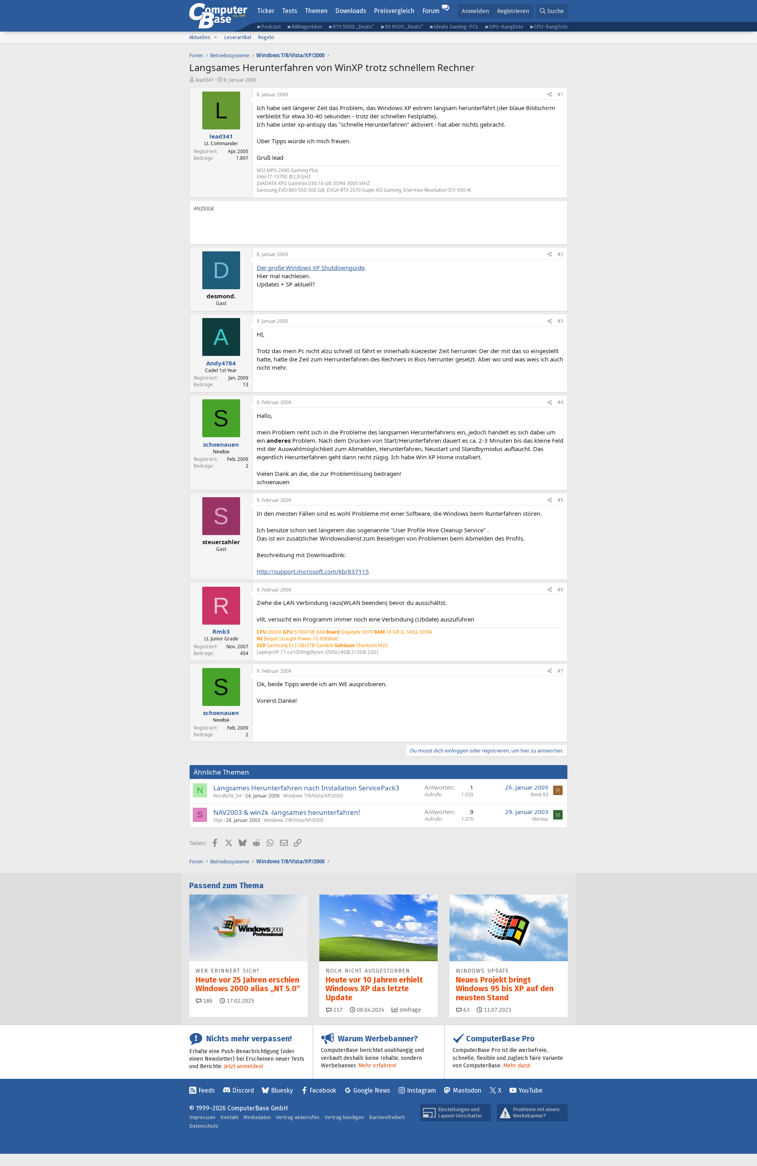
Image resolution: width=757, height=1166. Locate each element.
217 (337, 1010)
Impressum (202, 1117)
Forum (431, 11)
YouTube (530, 1090)
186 (207, 1001)
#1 (560, 94)
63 (466, 1010)
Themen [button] (316, 11)
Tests (289, 11)
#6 (560, 589)
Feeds (206, 1090)
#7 (560, 671)
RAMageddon (306, 27)
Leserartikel (238, 37)
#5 (560, 500)
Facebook (323, 1090)
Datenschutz (203, 1126)
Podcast (271, 27)
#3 (560, 321)
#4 (560, 402)
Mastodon (467, 1090)
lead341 (205, 79)
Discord (243, 1090)
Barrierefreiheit (387, 1117)
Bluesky (282, 1090)
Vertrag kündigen (344, 1117)
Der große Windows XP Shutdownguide (310, 267)
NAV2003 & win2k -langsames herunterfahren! (286, 812)
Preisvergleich (394, 11)
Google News (371, 1090)
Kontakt (229, 1117)
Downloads (350, 11)
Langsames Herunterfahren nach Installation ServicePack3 (306, 787)
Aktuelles (200, 37)
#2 (560, 254)
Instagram (421, 1090)
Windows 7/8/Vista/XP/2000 (313, 795)
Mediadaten (257, 1117)
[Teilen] (549, 94)
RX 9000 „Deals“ (404, 27)
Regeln (266, 37)
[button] (216, 37)
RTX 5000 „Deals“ (353, 27)
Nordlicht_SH (227, 795)
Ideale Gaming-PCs (456, 27)
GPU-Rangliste (506, 27)
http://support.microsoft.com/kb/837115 (313, 571)
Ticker (265, 11)
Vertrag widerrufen (297, 1117)
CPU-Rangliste (551, 27)
